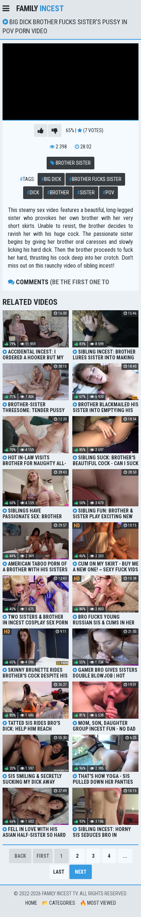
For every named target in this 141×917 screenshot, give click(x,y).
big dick (51, 179)
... (125, 856)
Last (58, 872)
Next (80, 872)
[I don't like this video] (54, 130)
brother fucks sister (95, 179)
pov (108, 192)
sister (86, 192)
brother (58, 192)
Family (40, 8)
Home (31, 903)
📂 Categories (58, 903)
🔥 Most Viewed (98, 903)
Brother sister (73, 163)
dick (33, 192)
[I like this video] (40, 130)
